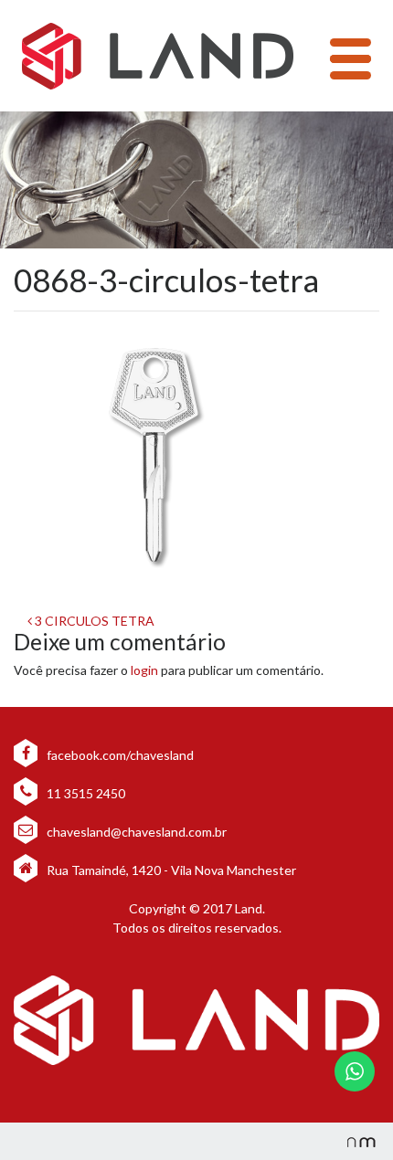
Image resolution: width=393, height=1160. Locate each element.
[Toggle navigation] (350, 58)
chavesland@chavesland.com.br (135, 831)
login (144, 670)
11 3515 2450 (84, 793)
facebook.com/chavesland (119, 755)
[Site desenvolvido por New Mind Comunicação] (351, 1141)
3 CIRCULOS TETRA (93, 620)
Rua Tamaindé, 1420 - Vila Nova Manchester (171, 870)
